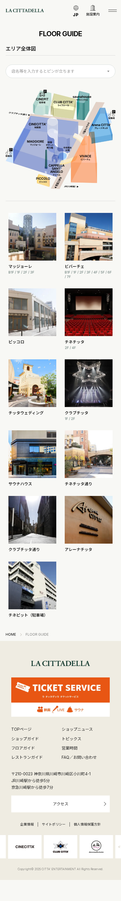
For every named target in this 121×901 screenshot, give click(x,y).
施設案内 (93, 14)
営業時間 (69, 748)
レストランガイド (27, 757)
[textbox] (60, 71)
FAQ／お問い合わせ (79, 757)
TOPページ (21, 729)
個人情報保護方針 (87, 824)
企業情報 (27, 824)
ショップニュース (77, 729)
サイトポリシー (54, 824)
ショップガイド (25, 738)
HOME (11, 634)
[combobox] (60, 71)
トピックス (71, 738)
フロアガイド (23, 748)
